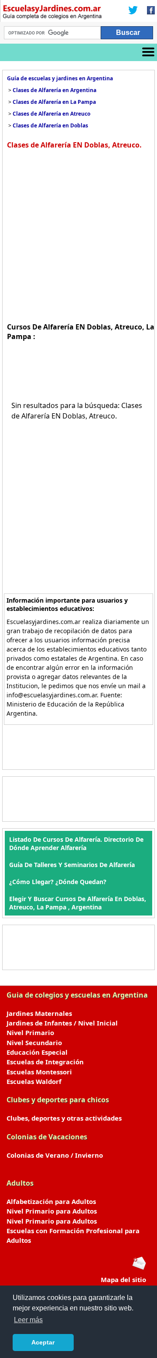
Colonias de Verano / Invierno (55, 1155)
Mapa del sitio (123, 1279)
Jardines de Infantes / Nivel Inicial (62, 1022)
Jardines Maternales (39, 1013)
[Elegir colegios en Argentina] (52, 13)
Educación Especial (37, 1052)
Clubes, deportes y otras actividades (64, 1118)
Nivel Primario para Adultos (52, 1211)
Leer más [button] (28, 1320)
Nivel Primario (30, 1032)
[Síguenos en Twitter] (133, 11)
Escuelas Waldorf (34, 1081)
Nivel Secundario (34, 1042)
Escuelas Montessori (39, 1071)
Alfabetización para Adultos (51, 1201)
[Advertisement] (78, 234)
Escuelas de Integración (45, 1061)
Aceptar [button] (43, 1342)
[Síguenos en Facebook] (148, 11)
